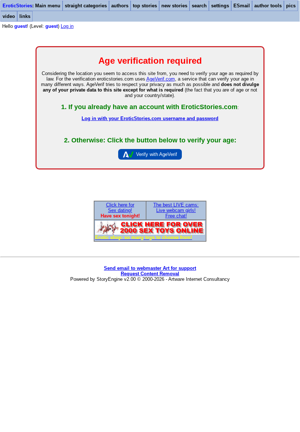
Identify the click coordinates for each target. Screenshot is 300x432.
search (199, 5)
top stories (145, 5)
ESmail (241, 5)
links (24, 16)
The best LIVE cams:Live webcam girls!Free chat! (176, 210)
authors (119, 5)
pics (291, 5)
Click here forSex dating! (120, 207)
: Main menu (31, 5)
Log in (67, 26)
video (9, 16)
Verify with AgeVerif (156, 154)
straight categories (86, 5)
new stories (174, 5)
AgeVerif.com (160, 79)
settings (220, 5)
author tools (268, 5)
